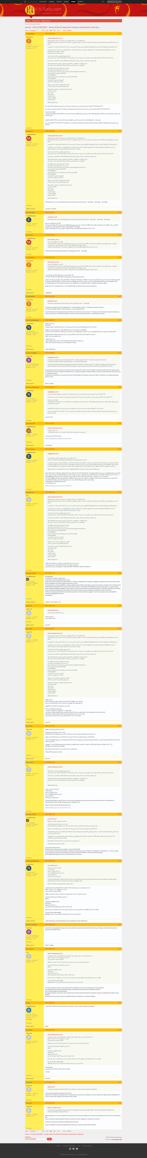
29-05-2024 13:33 (50, 726)
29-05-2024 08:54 (50, 352)
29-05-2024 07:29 (50, 320)
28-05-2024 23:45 (50, 296)
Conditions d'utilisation (69, 1146)
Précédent (33, 30)
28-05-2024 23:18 (50, 235)
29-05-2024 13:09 (50, 605)
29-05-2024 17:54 (50, 1082)
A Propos (57, 1146)
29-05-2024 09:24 (50, 449)
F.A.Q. (79, 1146)
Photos (59, 1)
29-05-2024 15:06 (50, 949)
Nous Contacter (87, 1146)
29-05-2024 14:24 (50, 861)
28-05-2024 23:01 (50, 212)
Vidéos (66, 1)
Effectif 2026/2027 (40, 27)
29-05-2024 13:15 (50, 628)
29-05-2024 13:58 (50, 762)
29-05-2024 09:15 (50, 423)
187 (47, 30)
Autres (80, 1)
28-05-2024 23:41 (50, 257)
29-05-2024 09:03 (50, 387)
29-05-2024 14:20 (50, 814)
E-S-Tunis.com (32, 2)
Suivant (69, 30)
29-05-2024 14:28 (50, 924)
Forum (73, 1)
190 (58, 30)
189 (54, 30)
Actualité (43, 1)
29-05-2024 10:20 (50, 492)
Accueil (28, 21)
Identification (45, 21)
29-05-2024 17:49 (50, 1030)
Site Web (30, 1019)
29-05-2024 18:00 (50, 1103)
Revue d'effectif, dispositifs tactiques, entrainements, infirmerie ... (75, 27)
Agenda (51, 1)
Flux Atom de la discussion (115, 1137)
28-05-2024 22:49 (50, 33)
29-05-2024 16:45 (50, 1002)
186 (43, 30)
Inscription (35, 21)
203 (64, 30)
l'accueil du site (117, 1139)
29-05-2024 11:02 (50, 573)
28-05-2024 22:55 (50, 131)
